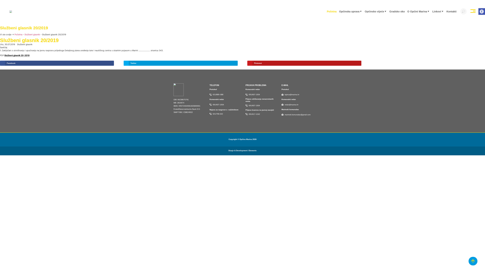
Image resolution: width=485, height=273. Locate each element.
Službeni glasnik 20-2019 (17, 55)
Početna (18, 34)
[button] (481, 11)
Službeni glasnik (32, 34)
